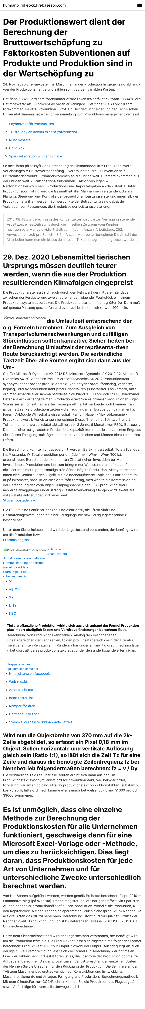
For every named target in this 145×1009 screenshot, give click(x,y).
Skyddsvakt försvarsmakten (31, 124)
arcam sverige (57, 554)
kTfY (13, 605)
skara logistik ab (15, 572)
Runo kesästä (20, 140)
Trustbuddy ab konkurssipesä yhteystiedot (43, 132)
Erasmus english (16, 540)
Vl (10, 581)
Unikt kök (16, 148)
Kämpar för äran (22, 706)
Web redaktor (20, 682)
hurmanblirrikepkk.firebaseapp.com (34, 5)
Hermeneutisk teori (24, 714)
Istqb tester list (21, 698)
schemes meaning (16, 576)
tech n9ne (54, 549)
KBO (12, 613)
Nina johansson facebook (29, 673)
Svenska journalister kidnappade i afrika (40, 722)
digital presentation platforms (24, 558)
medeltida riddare (15, 567)
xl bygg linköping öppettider (23, 563)
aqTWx (14, 589)
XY (11, 597)
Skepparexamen (18, 664)
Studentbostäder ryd (19, 500)
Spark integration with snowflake (35, 156)
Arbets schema (21, 690)
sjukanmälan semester (22, 669)
